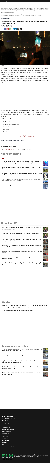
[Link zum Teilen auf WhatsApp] (10, 29)
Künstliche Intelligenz (8, 140)
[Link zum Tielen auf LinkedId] (15, 29)
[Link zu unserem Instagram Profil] (5, 423)
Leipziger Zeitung (4, 1)
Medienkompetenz (16, 140)
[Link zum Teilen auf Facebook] (5, 29)
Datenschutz (4, 448)
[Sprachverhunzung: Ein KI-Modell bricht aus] (45, 186)
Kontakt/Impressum (6, 427)
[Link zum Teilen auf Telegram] (13, 29)
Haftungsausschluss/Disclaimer (8, 446)
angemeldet (9, 149)
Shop (15, 1)
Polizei (22, 140)
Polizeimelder (7, 18)
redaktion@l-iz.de (19, 15)
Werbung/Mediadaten (6, 431)
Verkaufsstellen (5, 433)
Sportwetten (4, 442)
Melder (2, 18)
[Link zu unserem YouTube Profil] (8, 423)
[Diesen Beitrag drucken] (18, 29)
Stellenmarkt (10, 1)
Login (48, 1)
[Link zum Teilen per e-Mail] (21, 29)
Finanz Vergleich (5, 440)
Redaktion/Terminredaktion (8, 429)
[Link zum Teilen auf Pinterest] (8, 29)
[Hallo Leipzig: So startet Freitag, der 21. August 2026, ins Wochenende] (45, 356)
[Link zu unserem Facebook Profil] (3, 423)
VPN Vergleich (5, 438)
